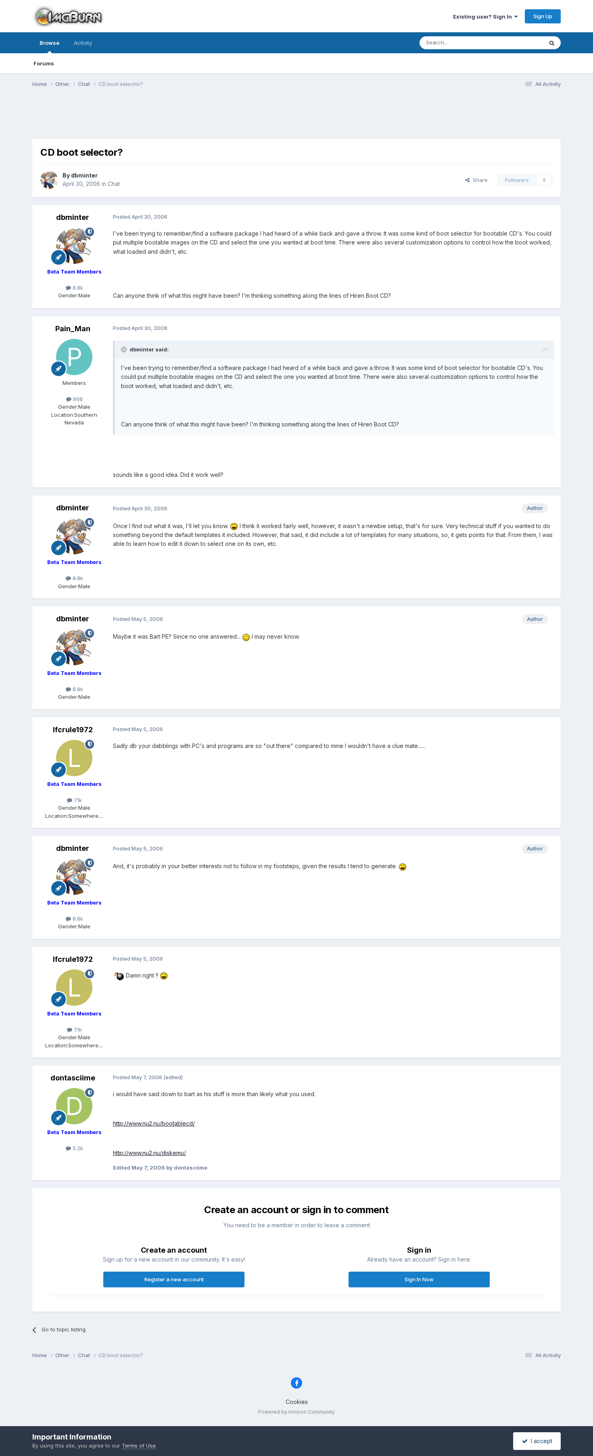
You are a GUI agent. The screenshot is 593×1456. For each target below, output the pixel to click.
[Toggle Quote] (124, 349)
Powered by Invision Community (296, 1412)
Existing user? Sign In (483, 16)
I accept (540, 1440)
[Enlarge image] (234, 525)
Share (479, 180)
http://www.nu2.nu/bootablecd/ (154, 1123)
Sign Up (542, 16)
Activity (83, 43)
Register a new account (174, 1279)
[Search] (552, 42)
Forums (43, 63)
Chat (114, 183)
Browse (49, 43)
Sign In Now (419, 1279)
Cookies (297, 1401)
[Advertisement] (296, 118)
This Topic (519, 43)
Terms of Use (139, 1445)
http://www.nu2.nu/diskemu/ (149, 1152)
